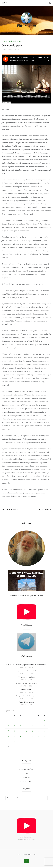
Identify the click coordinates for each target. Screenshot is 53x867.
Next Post (44, 510)
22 (44, 736)
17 (14, 736)
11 (20, 731)
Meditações (26, 777)
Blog (26, 773)
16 (8, 736)
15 (44, 731)
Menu (6, 3)
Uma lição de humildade (26, 677)
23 (8, 741)
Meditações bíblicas (12, 41)
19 (26, 736)
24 (14, 741)
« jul (25, 754)
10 (14, 731)
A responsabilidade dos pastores (26, 696)
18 (20, 736)
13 (32, 731)
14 (38, 731)
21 (38, 736)
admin (4, 50)
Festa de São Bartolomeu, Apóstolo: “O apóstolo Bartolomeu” (26, 665)
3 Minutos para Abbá (26, 769)
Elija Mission (26, 25)
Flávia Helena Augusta (26, 702)
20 (32, 736)
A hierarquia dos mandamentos (26, 683)
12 (26, 731)
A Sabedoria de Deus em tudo (26, 671)
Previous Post (10, 510)
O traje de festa (26, 690)
